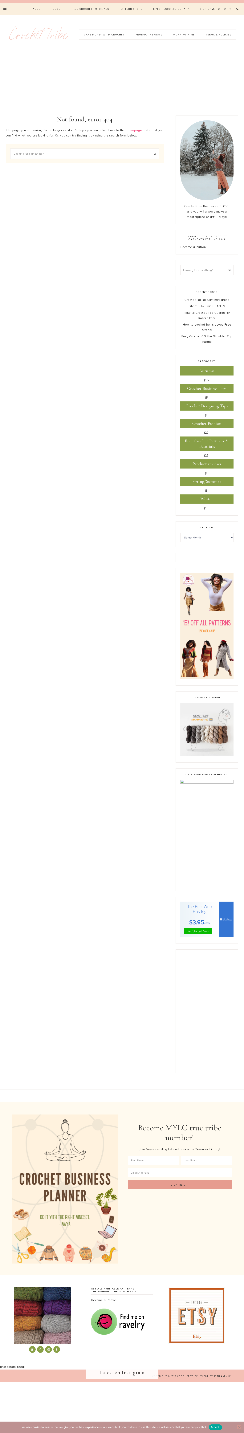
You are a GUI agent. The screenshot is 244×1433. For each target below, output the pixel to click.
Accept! (215, 1427)
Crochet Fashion (207, 423)
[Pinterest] (220, 4)
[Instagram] (225, 4)
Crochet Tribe (39, 37)
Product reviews (207, 463)
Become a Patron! (193, 247)
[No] (239, 1427)
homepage (134, 130)
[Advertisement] (122, 83)
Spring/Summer (207, 481)
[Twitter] (214, 4)
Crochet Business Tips (206, 388)
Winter (207, 499)
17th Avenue (222, 1376)
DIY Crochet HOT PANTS (207, 306)
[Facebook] (231, 4)
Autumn (206, 370)
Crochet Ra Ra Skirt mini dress (207, 300)
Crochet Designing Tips (207, 406)
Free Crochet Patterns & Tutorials (207, 444)
